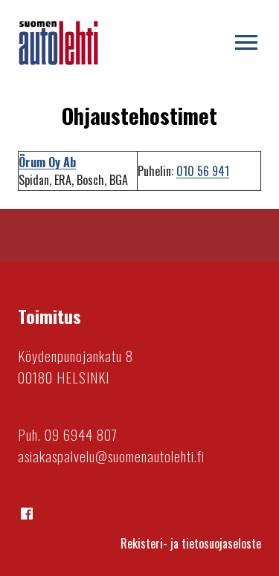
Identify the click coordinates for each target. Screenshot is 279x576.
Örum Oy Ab (47, 162)
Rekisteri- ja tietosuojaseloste (191, 543)
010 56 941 (202, 171)
